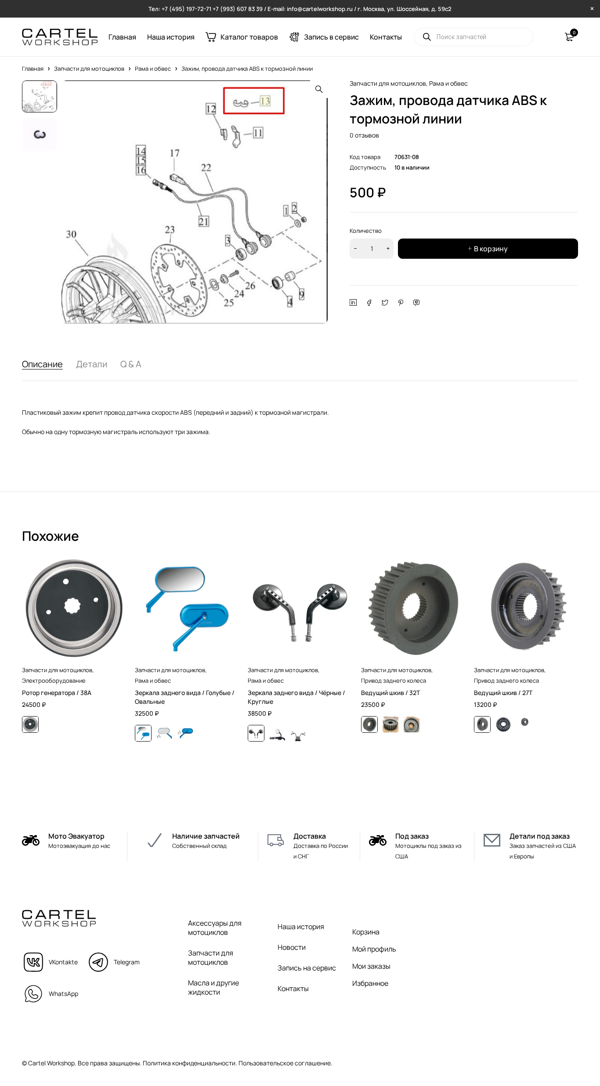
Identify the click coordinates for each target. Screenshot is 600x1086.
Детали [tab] (91, 364)
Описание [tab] (42, 364)
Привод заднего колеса (393, 680)
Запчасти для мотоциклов (89, 68)
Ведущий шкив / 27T (503, 692)
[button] (319, 89)
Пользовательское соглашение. (286, 1063)
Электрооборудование (54, 680)
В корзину (491, 248)
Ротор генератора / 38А (56, 692)
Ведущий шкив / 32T (390, 692)
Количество (366, 231)
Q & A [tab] (130, 364)
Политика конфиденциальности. (190, 1063)
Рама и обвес (153, 68)
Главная (32, 68)
